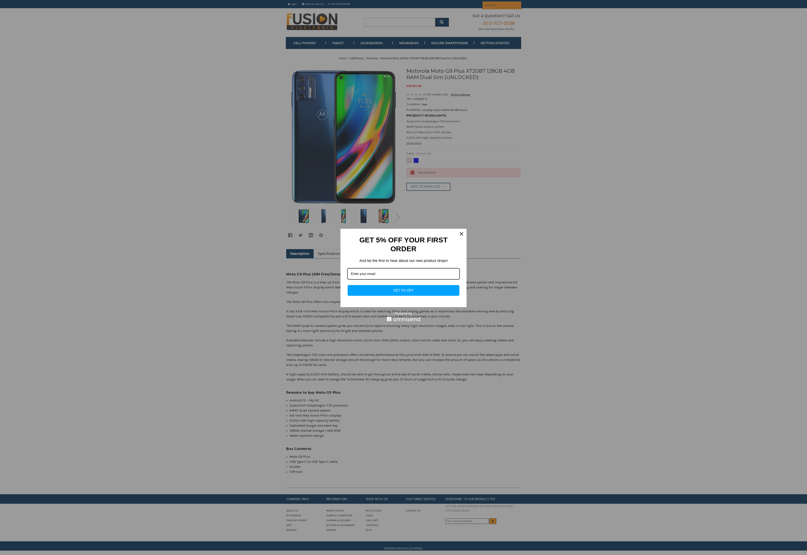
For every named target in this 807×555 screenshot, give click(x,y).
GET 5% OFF (403, 290)
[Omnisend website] (403, 316)
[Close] (461, 234)
